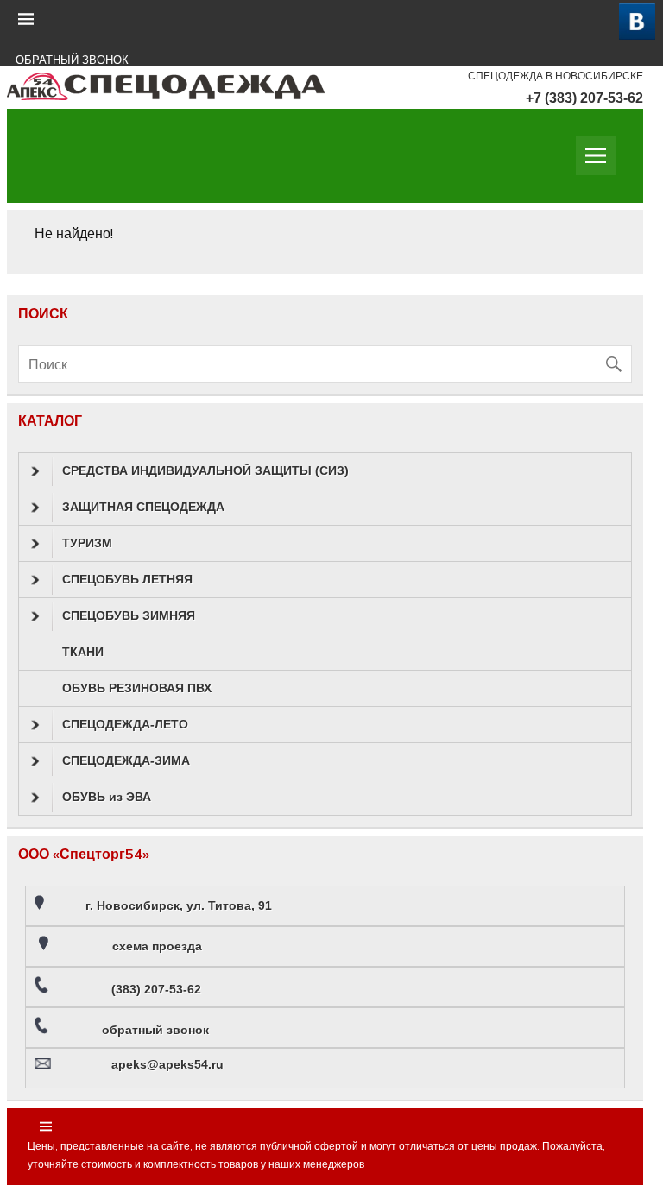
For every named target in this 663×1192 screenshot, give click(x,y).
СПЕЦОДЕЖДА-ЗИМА (126, 760)
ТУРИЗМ (87, 543)
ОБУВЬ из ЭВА (106, 797)
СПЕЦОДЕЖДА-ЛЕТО (125, 724)
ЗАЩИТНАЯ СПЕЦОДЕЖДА (143, 507)
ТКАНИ (83, 652)
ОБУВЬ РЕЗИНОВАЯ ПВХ (137, 688)
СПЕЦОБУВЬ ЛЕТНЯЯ (127, 579)
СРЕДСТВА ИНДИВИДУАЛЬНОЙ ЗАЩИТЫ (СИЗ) (205, 470)
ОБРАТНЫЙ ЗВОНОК (72, 60)
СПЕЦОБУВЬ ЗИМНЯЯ (128, 615)
